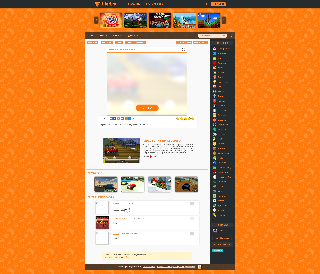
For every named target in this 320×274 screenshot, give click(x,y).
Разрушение (222, 101)
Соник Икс (222, 163)
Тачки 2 (221, 191)
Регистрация (218, 4)
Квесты (221, 91)
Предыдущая (185, 42)
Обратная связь (149, 266)
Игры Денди (223, 58)
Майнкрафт (222, 148)
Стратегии (222, 115)
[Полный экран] (183, 50)
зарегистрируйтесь (112, 257)
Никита (116, 234)
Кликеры (221, 215)
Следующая (199, 42)
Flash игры (105, 35)
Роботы (221, 186)
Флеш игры (107, 42)
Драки (220, 77)
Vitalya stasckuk (120, 219)
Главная (93, 35)
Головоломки (223, 82)
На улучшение (223, 125)
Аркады (221, 68)
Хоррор (221, 210)
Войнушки (222, 182)
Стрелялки (222, 120)
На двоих (221, 134)
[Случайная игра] (230, 36)
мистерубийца (217, 251)
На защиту (222, 129)
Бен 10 (220, 139)
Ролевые (221, 106)
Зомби (220, 158)
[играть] (111, 27)
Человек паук (223, 172)
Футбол (221, 201)
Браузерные (134, 4)
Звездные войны (224, 177)
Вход (205, 4)
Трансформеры (224, 153)
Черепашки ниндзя (225, 167)
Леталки (221, 96)
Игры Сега (222, 53)
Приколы (221, 144)
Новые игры (118, 35)
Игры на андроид (154, 4)
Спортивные (223, 110)
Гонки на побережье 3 (135, 42)
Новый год (222, 196)
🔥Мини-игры (134, 35)
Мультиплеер (223, 205)
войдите (127, 257)
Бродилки (222, 72)
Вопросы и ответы (164, 266)
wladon (116, 203)
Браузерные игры (224, 49)
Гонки (119, 42)
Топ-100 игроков (222, 238)
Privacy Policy (179, 266)
